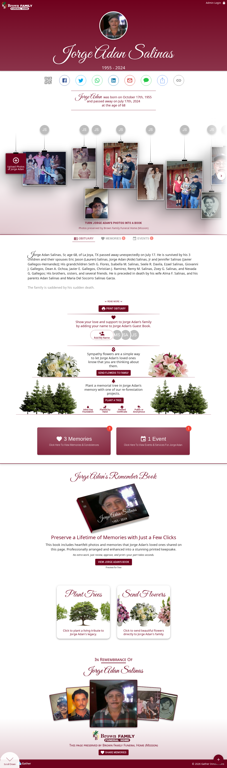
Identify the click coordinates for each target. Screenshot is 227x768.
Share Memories (115, 752)
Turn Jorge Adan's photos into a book (113, 223)
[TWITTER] (81, 80)
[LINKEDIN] (113, 80)
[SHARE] (162, 80)
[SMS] (146, 80)
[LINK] (178, 80)
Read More (113, 301)
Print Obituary (116, 308)
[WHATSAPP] (97, 80)
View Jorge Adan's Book (113, 562)
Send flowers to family (113, 372)
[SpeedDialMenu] (218, 759)
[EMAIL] (129, 80)
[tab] (83, 238)
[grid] (113, 178)
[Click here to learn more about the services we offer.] (113, 736)
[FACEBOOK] (64, 80)
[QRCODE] (48, 80)
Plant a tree (113, 400)
